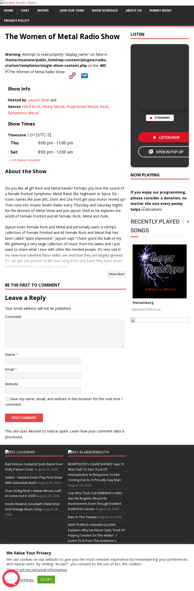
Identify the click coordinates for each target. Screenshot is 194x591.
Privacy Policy (16, 20)
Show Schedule (105, 10)
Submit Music (160, 10)
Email (10, 369)
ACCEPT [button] (46, 579)
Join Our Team (72, 10)
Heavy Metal (53, 106)
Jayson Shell (38, 100)
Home (8, 10)
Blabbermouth (94, 452)
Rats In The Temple (82, 517)
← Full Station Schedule (24, 160)
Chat (25, 10)
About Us (133, 10)
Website (11, 384)
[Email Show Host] (82, 74)
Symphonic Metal (23, 112)
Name (10, 354)
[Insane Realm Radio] (18, 2)
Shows (42, 10)
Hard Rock (31, 106)
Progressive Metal (82, 106)
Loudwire (25, 452)
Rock (104, 106)
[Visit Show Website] (70, 74)
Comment (13, 316)
